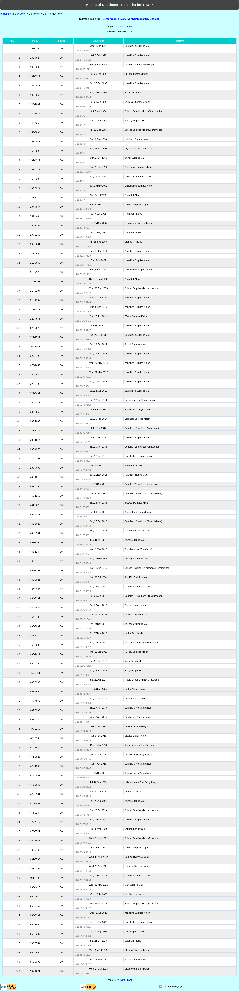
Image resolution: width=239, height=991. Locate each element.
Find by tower (19, 13)
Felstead (4, 13)
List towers (34, 13)
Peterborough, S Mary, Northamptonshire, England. (130, 19)
